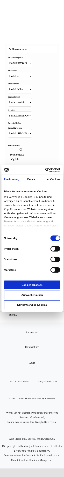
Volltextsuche (18, 49)
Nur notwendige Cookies (32, 304)
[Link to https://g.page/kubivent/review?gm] (30, 432)
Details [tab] (31, 179)
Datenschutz (32, 347)
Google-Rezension (45, 422)
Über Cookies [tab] (52, 179)
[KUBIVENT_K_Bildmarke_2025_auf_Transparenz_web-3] (28, 9)
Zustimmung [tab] (11, 179)
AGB (32, 363)
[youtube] (36, 390)
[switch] (55, 249)
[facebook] (21, 390)
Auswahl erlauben (32, 294)
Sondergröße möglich (17, 157)
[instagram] (28, 390)
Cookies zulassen (32, 284)
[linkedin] (43, 390)
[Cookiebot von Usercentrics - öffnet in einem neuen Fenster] (45, 170)
